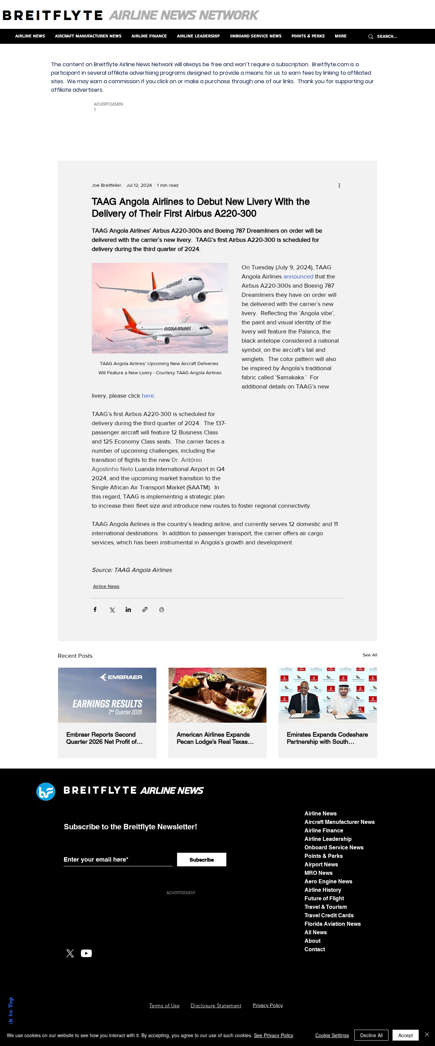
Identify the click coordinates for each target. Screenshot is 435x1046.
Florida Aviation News (332, 924)
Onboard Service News (334, 847)
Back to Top (10, 1015)
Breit (82, 790)
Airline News (106, 586)
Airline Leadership (328, 839)
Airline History (322, 890)
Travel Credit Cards (329, 915)
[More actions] (339, 185)
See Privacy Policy (273, 1035)
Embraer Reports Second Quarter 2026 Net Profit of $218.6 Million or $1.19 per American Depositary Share (103, 738)
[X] (70, 953)
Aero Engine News (328, 881)
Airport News (321, 864)
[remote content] (292, 453)
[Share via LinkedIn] (128, 609)
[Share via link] (145, 609)
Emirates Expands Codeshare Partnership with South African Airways (327, 738)
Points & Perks (323, 856)
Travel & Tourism (325, 907)
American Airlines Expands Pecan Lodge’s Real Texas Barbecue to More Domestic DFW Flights (215, 738)
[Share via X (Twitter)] (111, 609)
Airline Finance (323, 830)
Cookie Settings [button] (332, 1035)
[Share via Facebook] (95, 609)
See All (370, 654)
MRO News (318, 873)
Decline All (371, 1035)
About (312, 941)
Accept (405, 1035)
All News (315, 932)
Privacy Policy (268, 1005)
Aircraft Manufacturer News (339, 822)
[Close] (427, 1035)
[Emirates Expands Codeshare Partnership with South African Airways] (328, 695)
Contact (314, 949)
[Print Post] (161, 609)
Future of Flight (324, 898)
